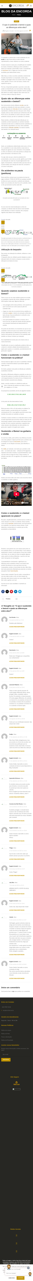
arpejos (10, 313)
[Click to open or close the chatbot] (30, 1274)
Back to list (16, 599)
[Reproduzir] (3, 222)
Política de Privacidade (7, 1040)
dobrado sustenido (14, 127)
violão (4, 449)
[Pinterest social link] (11, 591)
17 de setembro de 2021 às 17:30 (18, 737)
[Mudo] (3, 231)
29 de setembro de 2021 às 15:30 (18, 781)
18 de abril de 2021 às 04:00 (16, 652)
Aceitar (20, 1277)
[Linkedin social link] (15, 591)
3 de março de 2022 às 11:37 (17, 869)
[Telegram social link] (20, 591)
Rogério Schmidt (9, 31)
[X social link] (7, 591)
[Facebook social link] (3, 591)
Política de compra (6, 1030)
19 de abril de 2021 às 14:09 (16, 636)
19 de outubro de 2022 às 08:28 (17, 964)
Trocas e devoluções (6, 1037)
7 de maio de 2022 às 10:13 (16, 885)
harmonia (5, 70)
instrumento (17, 441)
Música (19, 14)
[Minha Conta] (31, 5)
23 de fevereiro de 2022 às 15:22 (18, 850)
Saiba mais (12, 1278)
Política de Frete (5, 1033)
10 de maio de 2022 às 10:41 (17, 903)
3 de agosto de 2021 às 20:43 (17, 718)
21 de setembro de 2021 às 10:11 (18, 761)
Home (13, 14)
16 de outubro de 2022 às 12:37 (17, 920)
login (13, 991)
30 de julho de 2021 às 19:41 (17, 687)
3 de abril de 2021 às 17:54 (16, 620)
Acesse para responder (16, 626)
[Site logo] (16, 5)
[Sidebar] (2, 386)
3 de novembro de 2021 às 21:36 (18, 806)
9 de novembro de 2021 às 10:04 (18, 830)
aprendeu (11, 523)
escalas (22, 105)
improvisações (14, 571)
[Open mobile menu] (2, 5)
